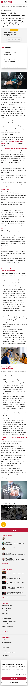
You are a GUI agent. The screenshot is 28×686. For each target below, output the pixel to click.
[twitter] (12, 39)
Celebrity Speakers (6, 618)
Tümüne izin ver (14, 678)
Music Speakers (5, 613)
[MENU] (26, 2)
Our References (5, 647)
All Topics (4, 631)
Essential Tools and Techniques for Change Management (13, 60)
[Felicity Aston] (3, 539)
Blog (11, 6)
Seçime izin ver (14, 682)
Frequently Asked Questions (8, 652)
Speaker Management (7, 642)
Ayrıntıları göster (20, 674)
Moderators (4, 629)
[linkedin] (15, 39)
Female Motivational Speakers (9, 621)
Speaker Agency (5, 6)
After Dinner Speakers (7, 608)
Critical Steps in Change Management (10, 53)
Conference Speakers (7, 616)
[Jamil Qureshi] (3, 544)
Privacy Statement (6, 655)
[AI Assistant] (22, 2)
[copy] (19, 39)
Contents (8, 47)
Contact (4, 650)
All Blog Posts (5, 597)
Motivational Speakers (7, 605)
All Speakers (5, 563)
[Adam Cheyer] (3, 560)
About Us (4, 639)
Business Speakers (6, 610)
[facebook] (9, 39)
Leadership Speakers (7, 623)
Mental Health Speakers (7, 626)
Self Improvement (17, 6)
